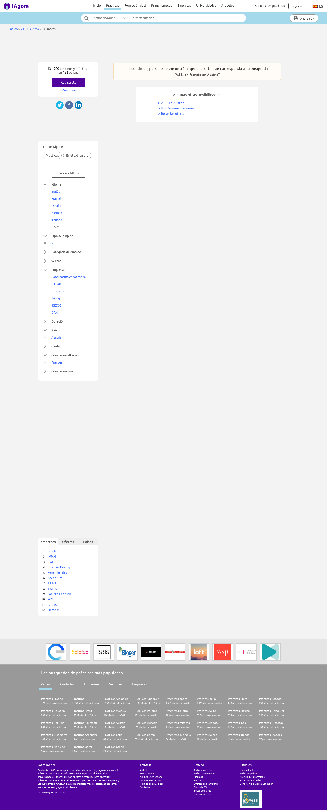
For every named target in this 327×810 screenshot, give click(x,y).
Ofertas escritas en (65, 355)
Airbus (52, 604)
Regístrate (68, 82)
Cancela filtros (68, 173)
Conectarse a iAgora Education (256, 783)
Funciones (91, 684)
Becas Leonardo (202, 790)
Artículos (227, 5)
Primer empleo (161, 5)
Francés (56, 362)
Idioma (56, 184)
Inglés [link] (55, 191)
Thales (52, 588)
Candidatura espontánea (68, 277)
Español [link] (56, 206)
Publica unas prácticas (269, 6)
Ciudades (67, 684)
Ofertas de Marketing (206, 783)
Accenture (55, 578)
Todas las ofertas (173, 113)
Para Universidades (250, 780)
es (321, 6)
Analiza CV (307, 18)
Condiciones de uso (150, 780)
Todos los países (248, 773)
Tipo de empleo (62, 236)
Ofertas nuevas (62, 371)
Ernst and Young (59, 567)
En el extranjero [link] (77, 155)
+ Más (55, 227)
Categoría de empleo (66, 252)
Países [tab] (88, 542)
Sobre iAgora (147, 773)
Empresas (184, 5)
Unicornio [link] (58, 291)
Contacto (145, 787)
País (54, 330)
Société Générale (60, 594)
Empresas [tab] (48, 542)
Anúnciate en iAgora (151, 776)
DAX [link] (54, 312)
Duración (57, 321)
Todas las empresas (204, 773)
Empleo (13, 29)
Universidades (206, 5)
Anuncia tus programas (252, 776)
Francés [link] (56, 198)
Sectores (115, 684)
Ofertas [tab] (68, 542)
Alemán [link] (56, 213)
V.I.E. (24, 29)
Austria (34, 29)
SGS (50, 599)
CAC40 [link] (56, 284)
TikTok (52, 583)
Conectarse (69, 90)
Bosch (52, 551)
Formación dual (135, 5)
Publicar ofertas (202, 793)
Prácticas (112, 5)
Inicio (97, 5)
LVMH (52, 556)
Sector (56, 261)
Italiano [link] (56, 220)
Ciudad (56, 346)
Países (45, 684)
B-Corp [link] (56, 298)
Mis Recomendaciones (177, 108)
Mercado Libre (58, 572)
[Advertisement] (163, 48)
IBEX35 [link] (56, 305)
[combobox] (163, 18)
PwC (51, 562)
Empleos (198, 776)
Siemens (53, 610)
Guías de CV (200, 787)
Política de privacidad (152, 783)
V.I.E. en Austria (172, 103)
